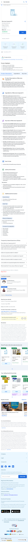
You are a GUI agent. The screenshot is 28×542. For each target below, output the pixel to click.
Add (23, 32)
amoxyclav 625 (9, 423)
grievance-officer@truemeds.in (11, 495)
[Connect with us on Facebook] (6, 466)
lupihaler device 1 (4, 439)
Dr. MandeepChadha (11, 288)
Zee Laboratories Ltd (6, 23)
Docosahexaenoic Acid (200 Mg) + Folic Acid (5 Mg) (12, 59)
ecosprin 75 (3, 423)
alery (5, 426)
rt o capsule (15, 423)
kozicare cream (14, 426)
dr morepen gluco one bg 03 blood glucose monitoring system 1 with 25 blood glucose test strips (13, 436)
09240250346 (13, 311)
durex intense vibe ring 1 (9, 448)
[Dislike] (25, 318)
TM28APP (9, 540)
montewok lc (8, 425)
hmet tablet (20, 423)
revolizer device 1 (8, 440)
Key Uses (24, 73)
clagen (21, 425)
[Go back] (1, 1)
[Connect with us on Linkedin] (13, 466)
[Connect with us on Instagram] (2, 466)
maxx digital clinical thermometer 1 (19, 440)
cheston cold (16, 422)
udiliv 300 (7, 422)
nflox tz (12, 425)
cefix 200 (20, 426)
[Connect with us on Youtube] (9, 466)
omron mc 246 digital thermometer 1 (8, 441)
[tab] (14, 454)
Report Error (3, 271)
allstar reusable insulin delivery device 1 (9, 445)
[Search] (23, 2)
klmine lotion (17, 425)
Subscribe (22, 476)
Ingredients (17, 73)
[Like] (22, 318)
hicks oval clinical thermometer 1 (18, 437)
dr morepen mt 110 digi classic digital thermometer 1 (11, 432)
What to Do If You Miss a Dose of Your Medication (10, 413)
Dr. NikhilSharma (10, 280)
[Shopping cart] (26, 2)
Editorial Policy (9, 295)
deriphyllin (24, 426)
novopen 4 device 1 (18, 448)
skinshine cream (22, 422)
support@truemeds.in (5, 311)
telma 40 (3, 422)
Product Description (6, 73)
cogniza (11, 422)
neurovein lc (8, 426)
